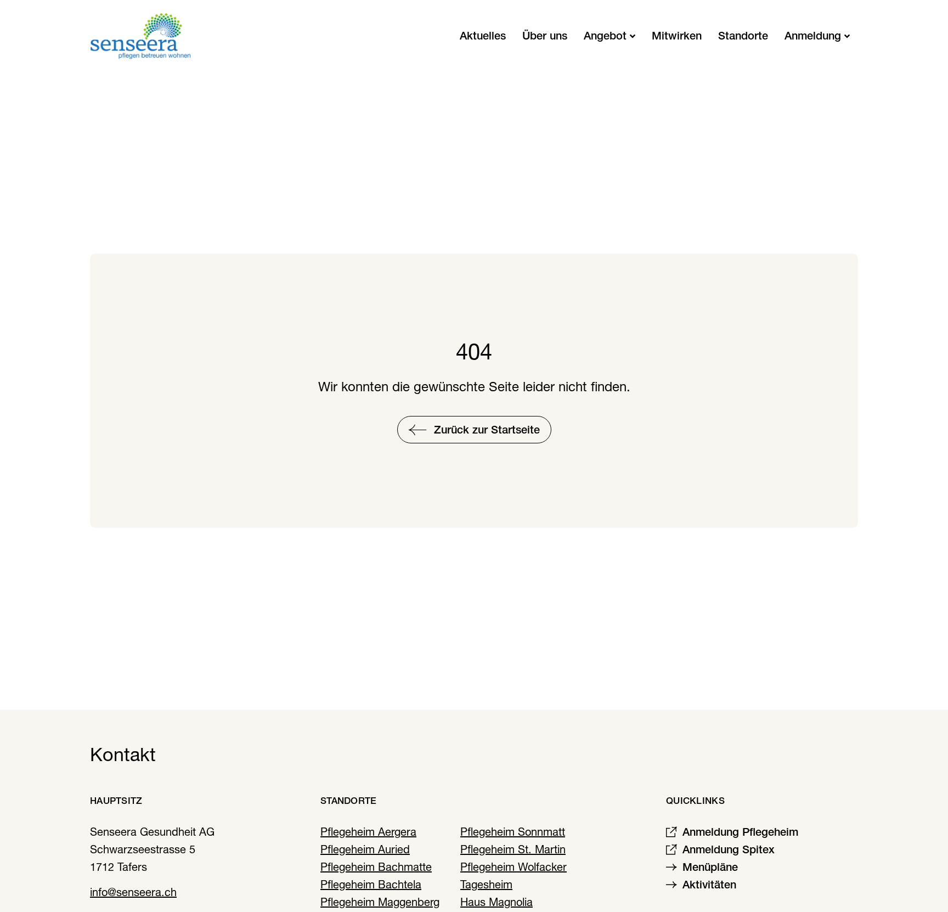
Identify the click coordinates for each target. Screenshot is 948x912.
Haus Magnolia (496, 902)
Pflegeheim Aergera (368, 831)
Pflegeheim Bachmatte (376, 867)
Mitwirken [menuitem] (677, 35)
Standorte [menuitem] (743, 35)
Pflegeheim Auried (365, 849)
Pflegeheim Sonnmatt (512, 831)
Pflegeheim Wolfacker (513, 867)
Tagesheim (486, 884)
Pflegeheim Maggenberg (379, 902)
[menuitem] (609, 35)
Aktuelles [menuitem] (483, 35)
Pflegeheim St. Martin (513, 849)
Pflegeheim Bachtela (370, 884)
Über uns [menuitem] (544, 35)
